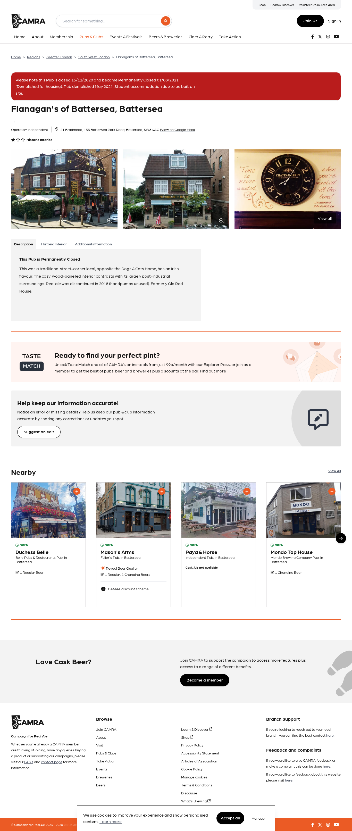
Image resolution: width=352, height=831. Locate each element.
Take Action (105, 761)
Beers (101, 785)
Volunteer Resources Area (317, 4)
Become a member (205, 679)
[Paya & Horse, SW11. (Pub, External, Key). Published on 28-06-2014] (218, 545)
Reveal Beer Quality (121, 568)
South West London (94, 57)
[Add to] (76, 491)
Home (16, 57)
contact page (51, 762)
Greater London (59, 57)
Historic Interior (54, 244)
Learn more (110, 821)
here (330, 735)
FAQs (28, 762)
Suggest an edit (39, 431)
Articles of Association (199, 761)
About (101, 737)
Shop (262, 4)
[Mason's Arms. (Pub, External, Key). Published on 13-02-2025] (133, 545)
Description (23, 244)
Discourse (189, 793)
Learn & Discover (282, 4)
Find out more (213, 370)
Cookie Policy (192, 769)
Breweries (104, 777)
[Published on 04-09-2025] (48, 545)
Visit (99, 745)
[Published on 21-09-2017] (303, 545)
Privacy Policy (192, 745)
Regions (33, 57)
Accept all (230, 818)
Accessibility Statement (200, 753)
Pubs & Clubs (106, 753)
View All (334, 471)
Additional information (93, 244)
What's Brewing (194, 801)
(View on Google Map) (177, 129)
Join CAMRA (106, 729)
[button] (341, 538)
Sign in (334, 20)
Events (101, 769)
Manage (258, 818)
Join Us (310, 20)
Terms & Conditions (196, 785)
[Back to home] (28, 21)
